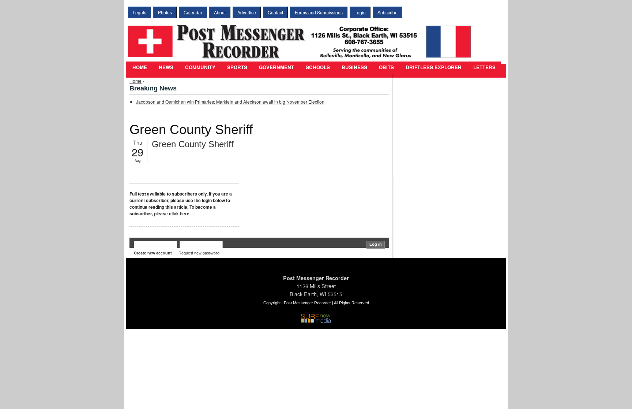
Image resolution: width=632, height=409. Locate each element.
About (220, 12)
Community (200, 67)
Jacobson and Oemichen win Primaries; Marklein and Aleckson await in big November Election (230, 101)
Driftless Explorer (434, 67)
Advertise (246, 12)
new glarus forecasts (434, 161)
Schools (318, 67)
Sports (237, 67)
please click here (171, 213)
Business (354, 67)
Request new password (198, 253)
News (166, 67)
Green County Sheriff (193, 144)
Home (139, 67)
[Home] (301, 37)
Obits (386, 67)
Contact (275, 12)
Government (276, 67)
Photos (165, 12)
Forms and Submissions (319, 12)
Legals (139, 12)
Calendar (193, 12)
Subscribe (387, 12)
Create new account (153, 253)
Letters (484, 67)
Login (360, 12)
